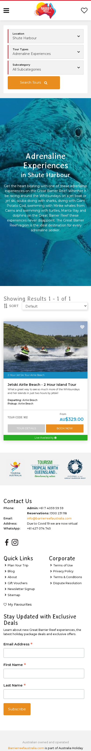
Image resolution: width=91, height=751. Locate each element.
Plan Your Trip (18, 565)
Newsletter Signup (21, 589)
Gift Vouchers (18, 583)
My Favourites (20, 604)
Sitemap (14, 595)
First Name (15, 665)
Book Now (65, 428)
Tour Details (26, 428)
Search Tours (30, 82)
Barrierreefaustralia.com (26, 748)
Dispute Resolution (67, 583)
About (12, 577)
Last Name (15, 686)
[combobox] (46, 52)
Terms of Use (63, 565)
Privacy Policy (63, 571)
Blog (11, 571)
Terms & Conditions (67, 577)
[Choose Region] (46, 36)
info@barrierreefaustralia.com (49, 518)
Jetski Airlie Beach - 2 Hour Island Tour (42, 385)
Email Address (18, 644)
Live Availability (44, 437)
